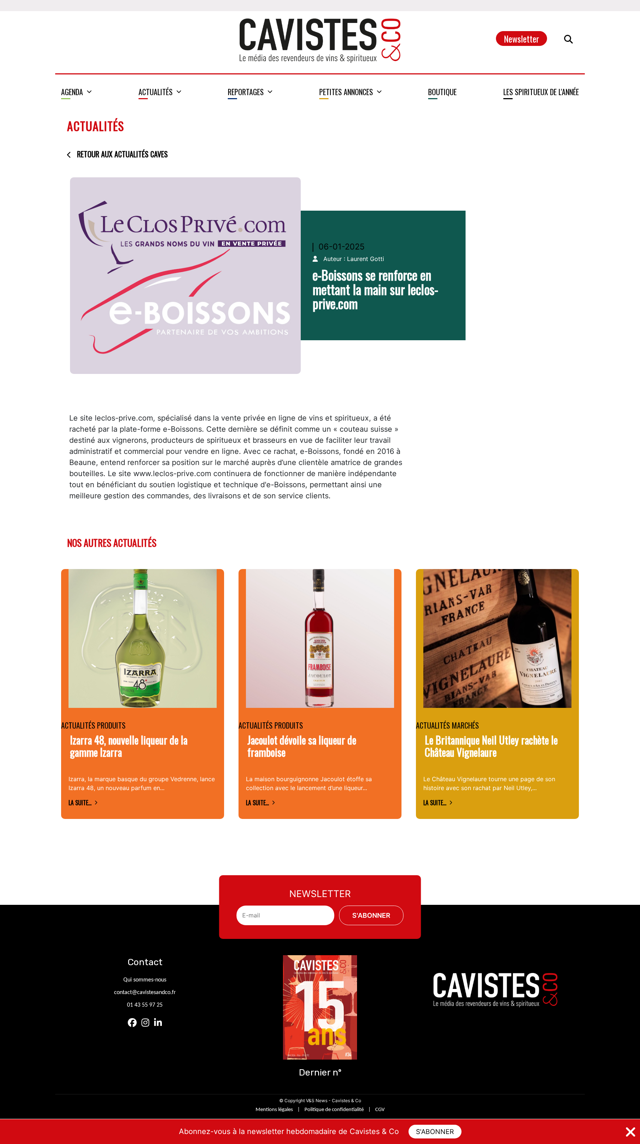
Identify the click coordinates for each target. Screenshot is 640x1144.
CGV (380, 1110)
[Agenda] (76, 91)
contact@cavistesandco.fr (145, 993)
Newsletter (521, 38)
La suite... (80, 802)
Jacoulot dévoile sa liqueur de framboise (301, 746)
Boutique (442, 91)
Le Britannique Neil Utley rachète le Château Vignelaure (491, 746)
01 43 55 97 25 (145, 1005)
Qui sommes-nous (144, 980)
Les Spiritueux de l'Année (541, 91)
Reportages (246, 91)
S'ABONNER (435, 1131)
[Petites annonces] (350, 91)
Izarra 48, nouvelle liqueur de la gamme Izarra (128, 746)
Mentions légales (274, 1110)
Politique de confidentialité (334, 1110)
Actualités (156, 91)
